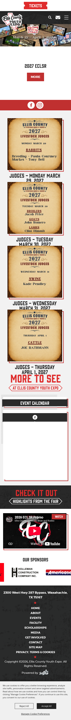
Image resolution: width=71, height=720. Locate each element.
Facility (35, 623)
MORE (35, 77)
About (36, 613)
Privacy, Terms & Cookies (35, 652)
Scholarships (35, 628)
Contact (35, 642)
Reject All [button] (24, 706)
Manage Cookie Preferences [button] (35, 713)
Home (35, 608)
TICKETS (35, 5)
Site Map (35, 647)
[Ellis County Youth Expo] (12, 22)
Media (35, 632)
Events (35, 618)
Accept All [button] (47, 706)
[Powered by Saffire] (45, 671)
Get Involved (35, 637)
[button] (50, 17)
